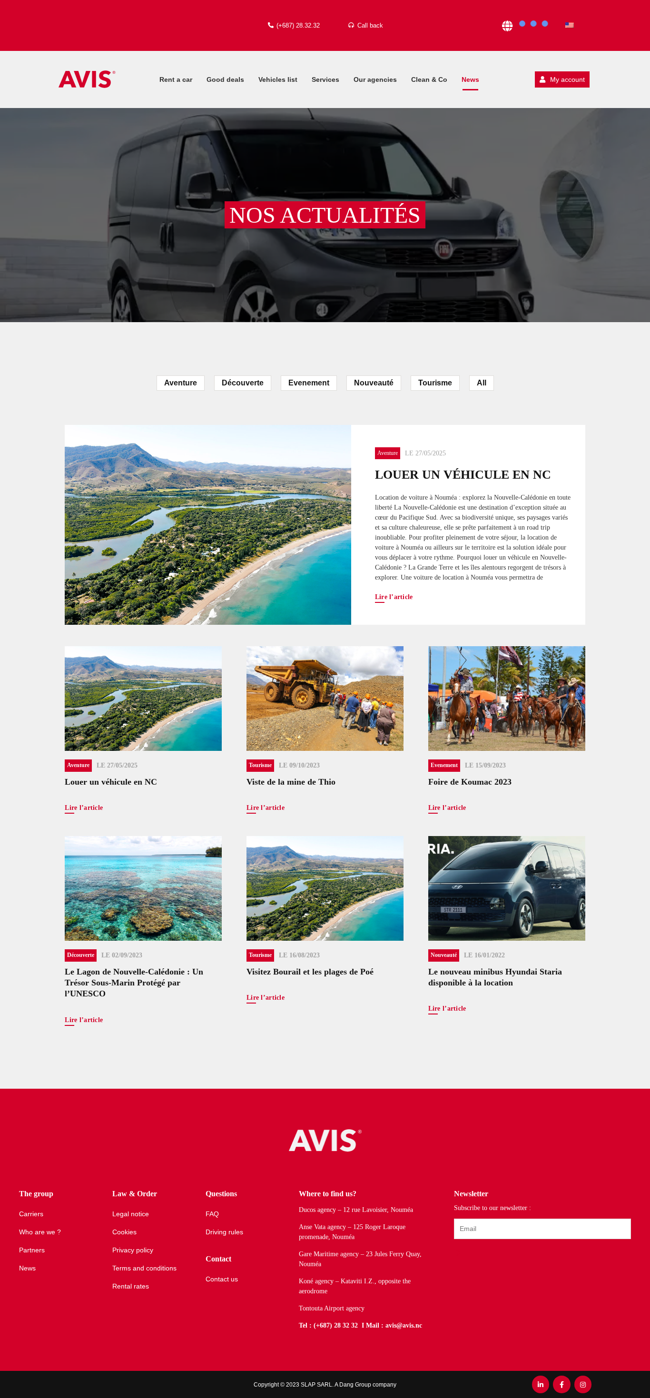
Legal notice (130, 1214)
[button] (562, 79)
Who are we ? (40, 1232)
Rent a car (175, 79)
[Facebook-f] (561, 1384)
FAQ (212, 1214)
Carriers (31, 1214)
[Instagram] (582, 1384)
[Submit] (458, 1253)
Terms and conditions (144, 1268)
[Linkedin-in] (540, 1384)
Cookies (124, 1232)
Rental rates (130, 1286)
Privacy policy (132, 1250)
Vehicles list (277, 79)
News (470, 79)
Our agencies (375, 79)
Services (325, 79)
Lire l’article (394, 597)
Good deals (225, 79)
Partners (32, 1250)
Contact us (222, 1279)
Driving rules (224, 1232)
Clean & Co (429, 79)
